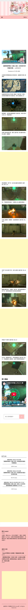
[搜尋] (21, 417)
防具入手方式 (21, 482)
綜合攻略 (19, 459)
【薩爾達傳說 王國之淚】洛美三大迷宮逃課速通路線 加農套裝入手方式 (14, 484)
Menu (25, 17)
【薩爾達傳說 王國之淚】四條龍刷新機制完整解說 (14, 462)
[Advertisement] (14, 33)
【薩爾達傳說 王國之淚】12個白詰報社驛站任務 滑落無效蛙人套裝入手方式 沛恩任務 (13, 559)
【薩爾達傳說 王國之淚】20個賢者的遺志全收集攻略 (14, 473)
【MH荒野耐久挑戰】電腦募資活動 (13, 553)
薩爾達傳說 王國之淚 (12, 459)
